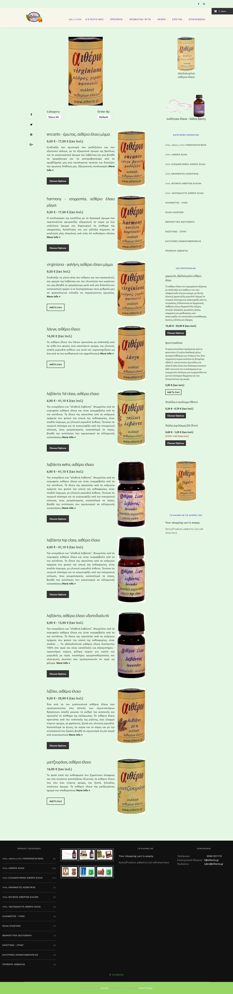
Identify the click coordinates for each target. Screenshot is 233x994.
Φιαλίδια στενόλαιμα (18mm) (181, 402)
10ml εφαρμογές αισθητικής (181, 174)
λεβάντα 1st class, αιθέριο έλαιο (73, 393)
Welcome (75, 19)
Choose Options (57, 180)
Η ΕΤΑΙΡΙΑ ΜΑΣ (95, 19)
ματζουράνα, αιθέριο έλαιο (69, 762)
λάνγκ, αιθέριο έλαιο (63, 329)
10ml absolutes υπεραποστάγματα (185, 145)
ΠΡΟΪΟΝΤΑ (116, 19)
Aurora (104, 988)
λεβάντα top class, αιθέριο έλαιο (73, 540)
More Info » (53, 237)
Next (212, 56)
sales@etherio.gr (213, 863)
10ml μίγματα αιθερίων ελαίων (183, 183)
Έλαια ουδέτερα (174, 212)
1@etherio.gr (211, 859)
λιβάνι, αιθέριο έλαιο (64, 691)
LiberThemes (145, 988)
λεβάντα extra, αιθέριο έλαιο (70, 464)
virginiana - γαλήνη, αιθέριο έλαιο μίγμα (80, 264)
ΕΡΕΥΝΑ (177, 19)
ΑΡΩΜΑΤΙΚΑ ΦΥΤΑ (140, 19)
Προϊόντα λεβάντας (176, 251)
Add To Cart (55, 307)
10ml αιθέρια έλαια (176, 154)
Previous (159, 56)
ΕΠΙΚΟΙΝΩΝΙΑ (197, 19)
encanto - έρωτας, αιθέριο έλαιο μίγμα (78, 134)
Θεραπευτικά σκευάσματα (180, 222)
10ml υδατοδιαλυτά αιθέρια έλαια (184, 193)
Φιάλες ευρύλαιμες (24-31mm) (181, 425)
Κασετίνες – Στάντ (176, 231)
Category (53, 111)
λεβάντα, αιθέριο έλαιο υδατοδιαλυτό (78, 615)
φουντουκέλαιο (174, 343)
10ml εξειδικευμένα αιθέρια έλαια (185, 164)
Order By (103, 111)
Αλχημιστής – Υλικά (176, 202)
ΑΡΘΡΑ (162, 19)
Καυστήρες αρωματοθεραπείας (183, 241)
